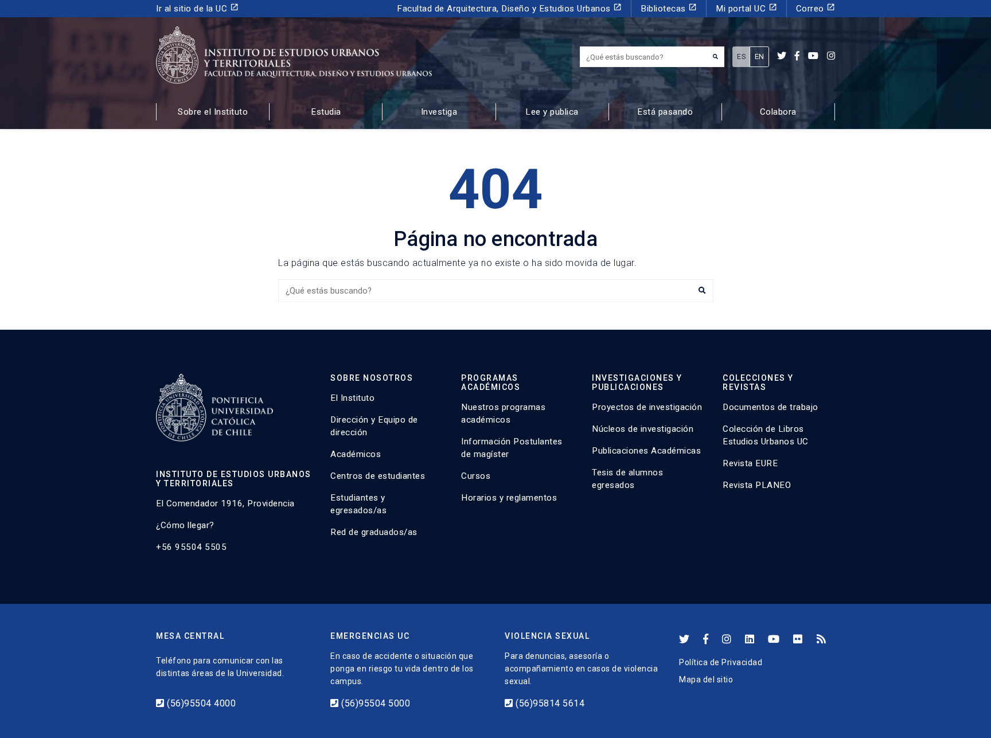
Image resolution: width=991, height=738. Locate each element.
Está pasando (665, 112)
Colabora (778, 112)
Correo (816, 8)
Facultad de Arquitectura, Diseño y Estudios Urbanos (509, 8)
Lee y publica (552, 112)
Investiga (439, 112)
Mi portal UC (746, 8)
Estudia (326, 112)
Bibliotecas (669, 8)
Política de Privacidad (720, 662)
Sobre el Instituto (213, 112)
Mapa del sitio (706, 679)
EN (759, 56)
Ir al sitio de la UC (197, 8)
